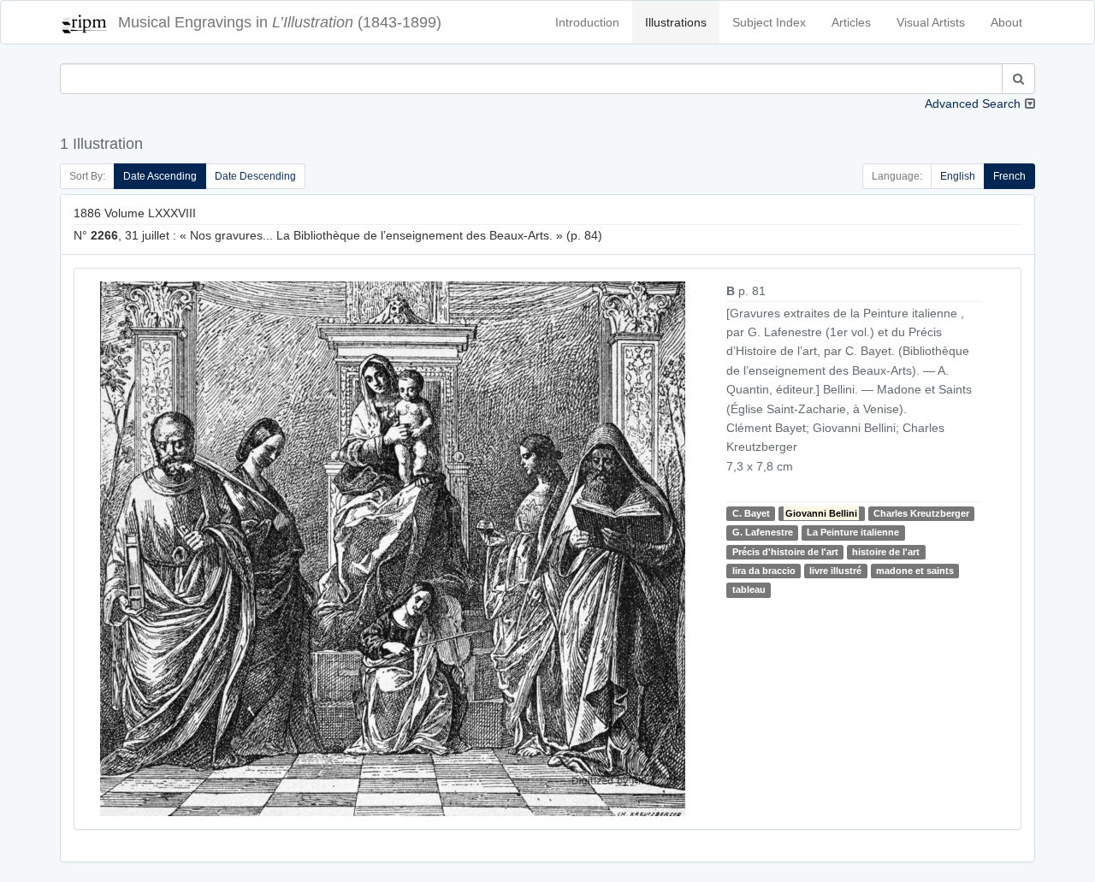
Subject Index (769, 22)
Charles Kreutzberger (921, 513)
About (1006, 22)
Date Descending (255, 176)
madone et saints (915, 570)
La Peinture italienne (853, 532)
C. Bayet (751, 513)
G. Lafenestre (762, 532)
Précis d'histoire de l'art (785, 552)
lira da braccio (764, 570)
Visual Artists (931, 22)
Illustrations (676, 22)
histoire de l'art (886, 552)
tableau (749, 590)
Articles (851, 22)
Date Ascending (160, 176)
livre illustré (835, 570)
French (1009, 176)
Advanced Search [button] (973, 103)
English (957, 176)
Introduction (587, 22)
